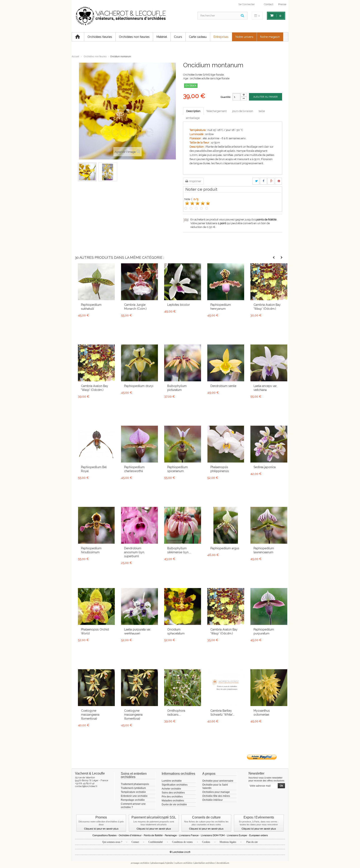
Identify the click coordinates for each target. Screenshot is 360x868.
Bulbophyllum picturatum (177, 388)
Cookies (206, 842)
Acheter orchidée (171, 788)
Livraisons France (189, 835)
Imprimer (195, 181)
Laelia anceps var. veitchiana (265, 388)
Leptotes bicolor (178, 304)
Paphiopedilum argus (224, 548)
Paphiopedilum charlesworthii (134, 469)
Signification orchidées (175, 784)
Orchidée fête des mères (216, 796)
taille (262, 111)
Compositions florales (104, 835)
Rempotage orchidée (133, 799)
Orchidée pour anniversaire (217, 780)
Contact (268, 4)
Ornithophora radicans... (176, 712)
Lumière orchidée (172, 780)
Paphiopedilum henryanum (220, 306)
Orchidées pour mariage (216, 792)
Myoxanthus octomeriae (262, 712)
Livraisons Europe (237, 835)
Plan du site (252, 842)
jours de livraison (242, 111)
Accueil (75, 56)
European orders (258, 835)
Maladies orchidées (173, 800)
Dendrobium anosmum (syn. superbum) (134, 552)
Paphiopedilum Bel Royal (94, 469)
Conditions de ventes (182, 842)
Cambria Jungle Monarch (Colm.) (135, 306)
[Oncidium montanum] (87, 172)
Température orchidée (133, 792)
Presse (282, 4)
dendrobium (223, 863)
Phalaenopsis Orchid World (95, 631)
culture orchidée (183, 863)
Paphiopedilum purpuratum (264, 631)
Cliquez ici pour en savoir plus (101, 828)
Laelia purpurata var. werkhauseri (137, 631)
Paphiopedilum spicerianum (177, 469)
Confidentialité (155, 842)
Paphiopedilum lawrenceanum (264, 550)
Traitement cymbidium (133, 788)
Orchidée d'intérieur (130, 835)
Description (193, 111)
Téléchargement (216, 111)
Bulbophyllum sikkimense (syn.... (179, 550)
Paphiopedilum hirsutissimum (91, 550)
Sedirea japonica (265, 467)
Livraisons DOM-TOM (213, 835)
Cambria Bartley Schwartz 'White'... (222, 712)
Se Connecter (246, 4)
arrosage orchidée (140, 863)
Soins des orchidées (173, 792)
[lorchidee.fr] (120, 16)
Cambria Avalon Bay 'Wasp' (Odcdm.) (267, 306)
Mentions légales (228, 842)
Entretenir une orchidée (134, 796)
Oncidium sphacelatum (176, 631)
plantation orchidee (204, 863)
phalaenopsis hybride (162, 863)
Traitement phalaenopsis (135, 784)
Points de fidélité (153, 835)
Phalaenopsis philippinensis (219, 469)
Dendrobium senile (223, 386)
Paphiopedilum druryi (138, 386)
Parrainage (171, 835)
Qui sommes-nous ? (112, 842)
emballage (193, 117)
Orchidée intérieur (212, 799)
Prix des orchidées (172, 796)
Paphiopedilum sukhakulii (91, 306)
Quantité (225, 97)
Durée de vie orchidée (174, 804)
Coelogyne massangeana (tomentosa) (90, 714)
